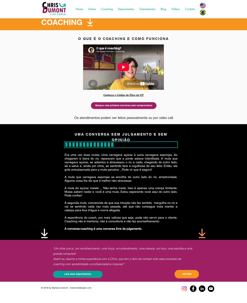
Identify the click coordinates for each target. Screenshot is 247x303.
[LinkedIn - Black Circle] (202, 288)
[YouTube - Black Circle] (211, 288)
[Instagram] (184, 288)
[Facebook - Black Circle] (193, 288)
